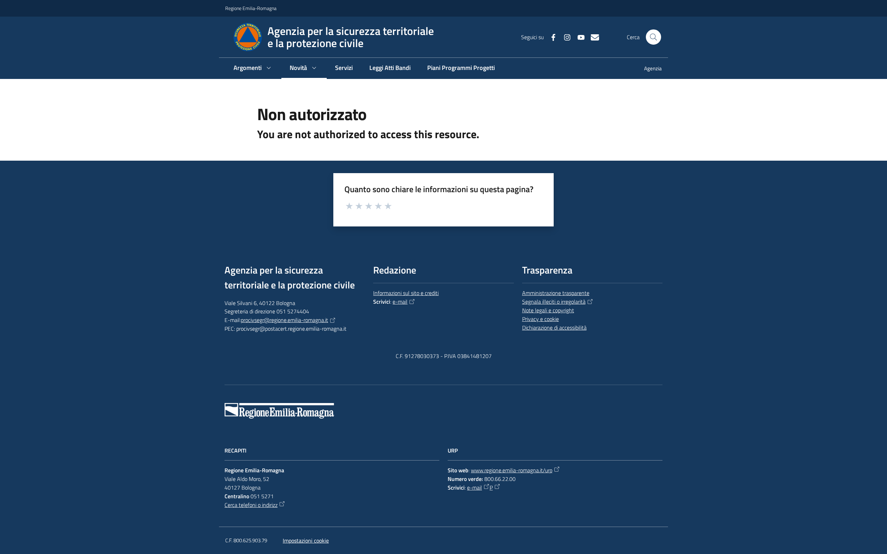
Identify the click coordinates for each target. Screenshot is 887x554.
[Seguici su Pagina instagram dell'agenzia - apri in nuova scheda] (564, 37)
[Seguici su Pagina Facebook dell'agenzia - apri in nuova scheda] (550, 37)
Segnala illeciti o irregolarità (554, 301)
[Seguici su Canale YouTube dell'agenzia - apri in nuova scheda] (578, 37)
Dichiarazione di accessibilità (554, 327)
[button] (653, 37)
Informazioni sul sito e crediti (406, 293)
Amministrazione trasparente (555, 293)
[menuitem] (649, 69)
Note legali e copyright (548, 310)
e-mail (400, 301)
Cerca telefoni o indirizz (251, 505)
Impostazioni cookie (306, 540)
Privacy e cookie (540, 319)
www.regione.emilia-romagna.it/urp (511, 470)
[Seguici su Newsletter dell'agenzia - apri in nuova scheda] (592, 37)
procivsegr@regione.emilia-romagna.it (284, 320)
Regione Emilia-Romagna (250, 8)
